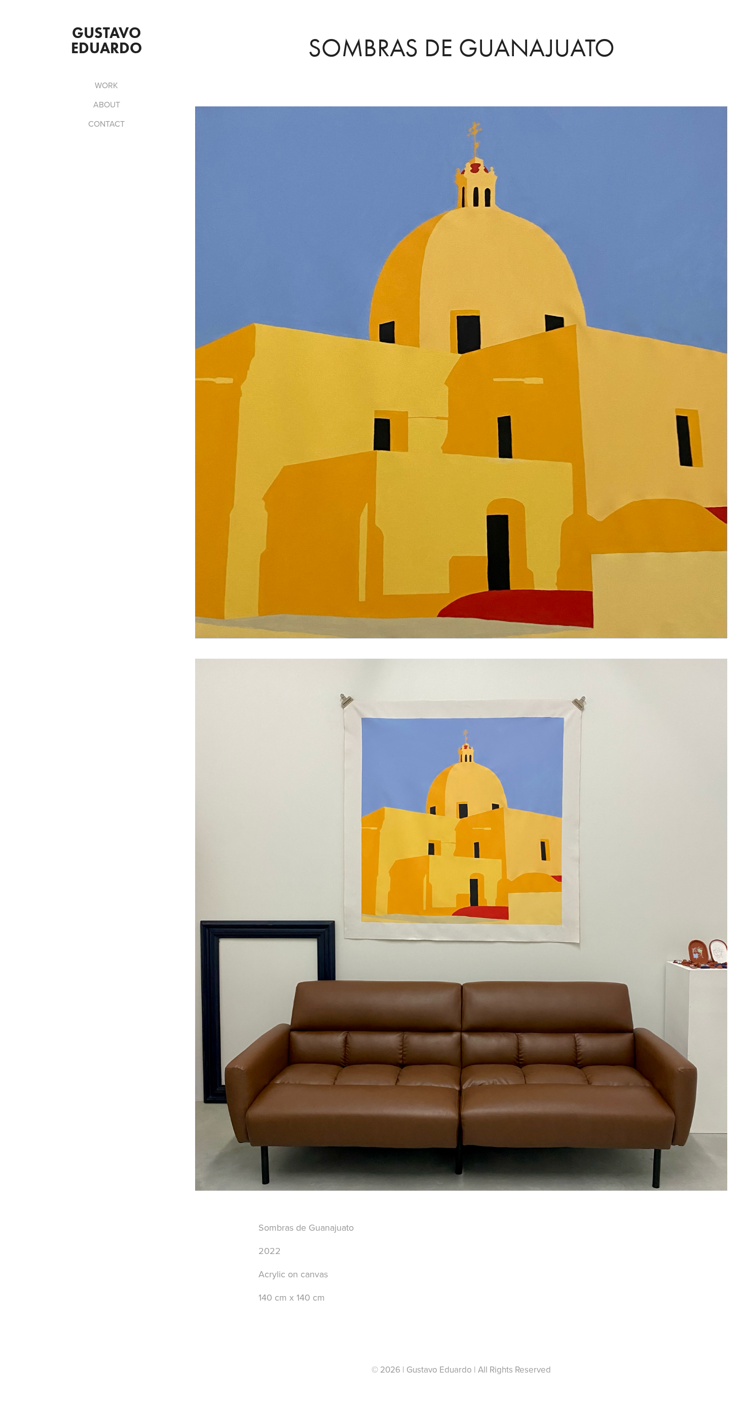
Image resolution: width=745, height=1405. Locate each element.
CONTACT (106, 123)
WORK (106, 85)
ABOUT (106, 104)
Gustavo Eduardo (107, 40)
